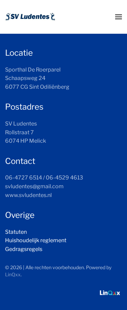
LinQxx (13, 274)
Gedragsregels (23, 249)
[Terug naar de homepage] (30, 17)
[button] (118, 17)
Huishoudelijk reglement (35, 240)
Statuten (16, 232)
